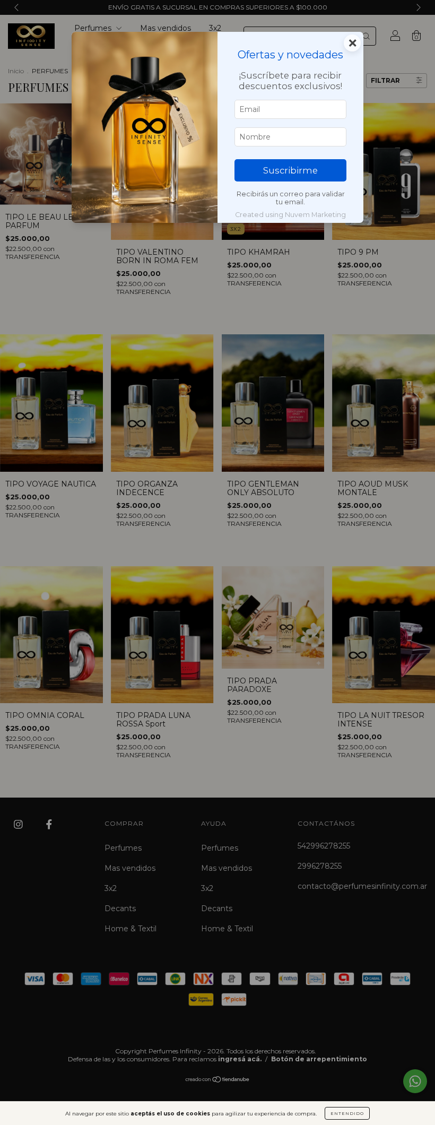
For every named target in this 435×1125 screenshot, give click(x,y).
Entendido (347, 1113)
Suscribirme (290, 170)
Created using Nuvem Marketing (290, 215)
